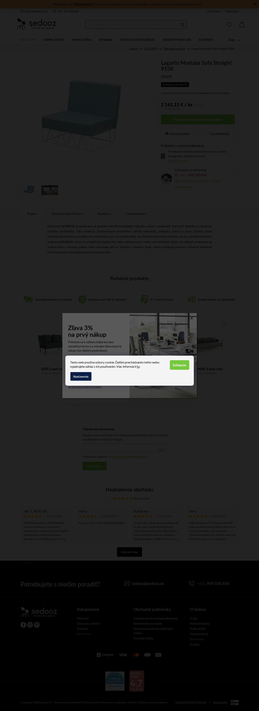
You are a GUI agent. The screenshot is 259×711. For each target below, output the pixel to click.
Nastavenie (81, 376)
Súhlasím (179, 364)
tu (138, 366)
